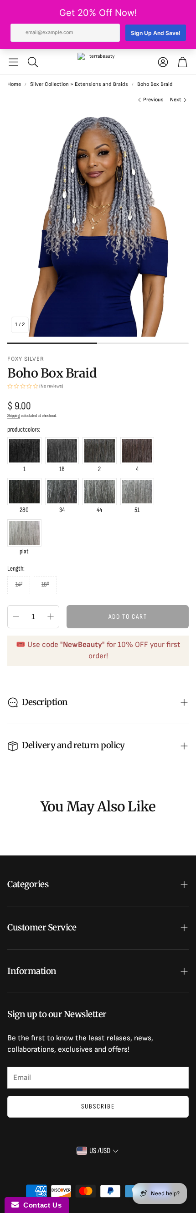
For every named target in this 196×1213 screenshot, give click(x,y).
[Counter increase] (50, 616)
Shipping (13, 415)
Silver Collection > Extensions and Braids (79, 84)
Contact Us (40, 1205)
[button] (13, 61)
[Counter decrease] (16, 616)
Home (14, 84)
